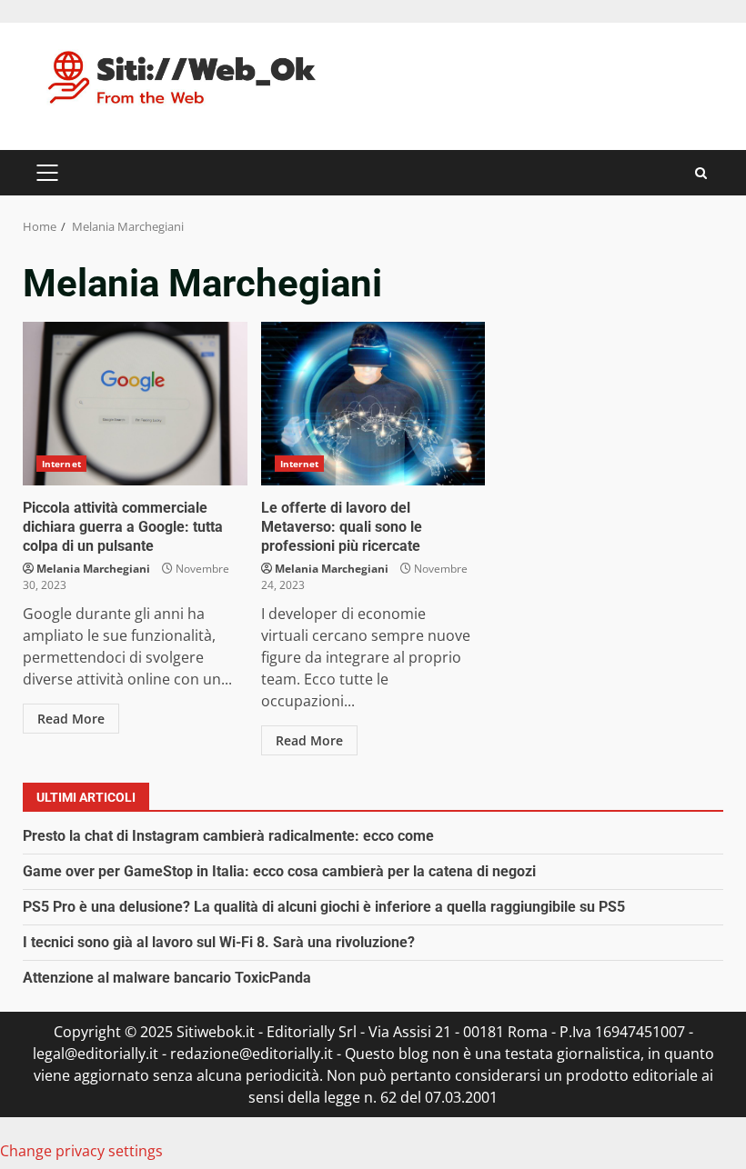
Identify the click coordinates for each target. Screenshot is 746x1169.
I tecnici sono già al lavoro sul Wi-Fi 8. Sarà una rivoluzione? (219, 942)
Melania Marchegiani (93, 568)
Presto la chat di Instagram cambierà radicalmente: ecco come (228, 835)
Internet (61, 463)
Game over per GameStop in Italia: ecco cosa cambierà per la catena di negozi (279, 871)
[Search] (701, 173)
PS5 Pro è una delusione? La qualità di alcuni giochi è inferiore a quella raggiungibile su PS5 (324, 906)
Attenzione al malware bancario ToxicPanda (167, 977)
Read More (71, 718)
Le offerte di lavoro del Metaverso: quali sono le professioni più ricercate (373, 403)
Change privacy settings (81, 1151)
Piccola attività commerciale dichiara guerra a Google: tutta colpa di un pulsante (135, 403)
